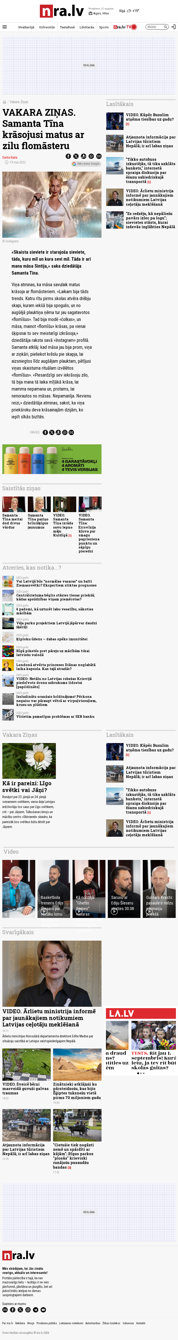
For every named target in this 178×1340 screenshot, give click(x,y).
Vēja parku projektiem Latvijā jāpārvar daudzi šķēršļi (56, 625)
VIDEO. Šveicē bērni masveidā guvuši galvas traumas (25, 1088)
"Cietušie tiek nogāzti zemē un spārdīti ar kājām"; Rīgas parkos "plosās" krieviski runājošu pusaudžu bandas (73, 1156)
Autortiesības (93, 1323)
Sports (104, 27)
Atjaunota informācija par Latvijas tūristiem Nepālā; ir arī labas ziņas (151, 141)
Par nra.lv (7, 1323)
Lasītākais (120, 104)
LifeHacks (86, 27)
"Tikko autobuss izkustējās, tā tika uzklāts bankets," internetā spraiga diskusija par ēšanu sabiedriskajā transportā (150, 170)
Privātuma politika (47, 1323)
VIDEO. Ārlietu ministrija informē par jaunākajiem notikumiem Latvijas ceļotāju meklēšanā (150, 197)
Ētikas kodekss (111, 1323)
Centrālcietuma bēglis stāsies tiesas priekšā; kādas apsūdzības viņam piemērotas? (55, 597)
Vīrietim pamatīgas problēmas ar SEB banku (55, 716)
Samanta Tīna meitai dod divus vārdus (12, 521)
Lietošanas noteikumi (71, 1323)
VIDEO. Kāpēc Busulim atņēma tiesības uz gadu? (150, 117)
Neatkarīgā (26, 27)
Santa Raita (9, 157)
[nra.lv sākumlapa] (62, 11)
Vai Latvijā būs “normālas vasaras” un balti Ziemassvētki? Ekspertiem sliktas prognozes (56, 583)
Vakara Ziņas (19, 102)
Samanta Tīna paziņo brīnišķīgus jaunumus (38, 521)
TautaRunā (67, 27)
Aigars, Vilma (99, 13)
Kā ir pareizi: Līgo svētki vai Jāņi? (26, 786)
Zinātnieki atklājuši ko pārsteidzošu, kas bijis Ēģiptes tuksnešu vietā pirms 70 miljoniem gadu (77, 1091)
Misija (30, 1323)
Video (11, 851)
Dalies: (35, 432)
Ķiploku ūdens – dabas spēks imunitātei (52, 639)
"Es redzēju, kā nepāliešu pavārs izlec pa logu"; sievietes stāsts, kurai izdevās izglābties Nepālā (150, 220)
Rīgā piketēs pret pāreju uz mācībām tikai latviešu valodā (53, 653)
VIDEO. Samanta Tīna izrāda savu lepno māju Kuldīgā (63, 525)
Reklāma (20, 1323)
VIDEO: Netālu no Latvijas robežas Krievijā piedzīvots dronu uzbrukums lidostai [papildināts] (54, 682)
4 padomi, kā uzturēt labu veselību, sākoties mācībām (54, 611)
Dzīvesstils (47, 27)
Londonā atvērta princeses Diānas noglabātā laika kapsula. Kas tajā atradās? (55, 667)
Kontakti (140, 1323)
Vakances (128, 1323)
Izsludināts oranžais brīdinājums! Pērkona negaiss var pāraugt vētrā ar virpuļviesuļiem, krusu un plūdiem (56, 700)
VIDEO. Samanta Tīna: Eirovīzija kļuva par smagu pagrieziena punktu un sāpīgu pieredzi (89, 533)
